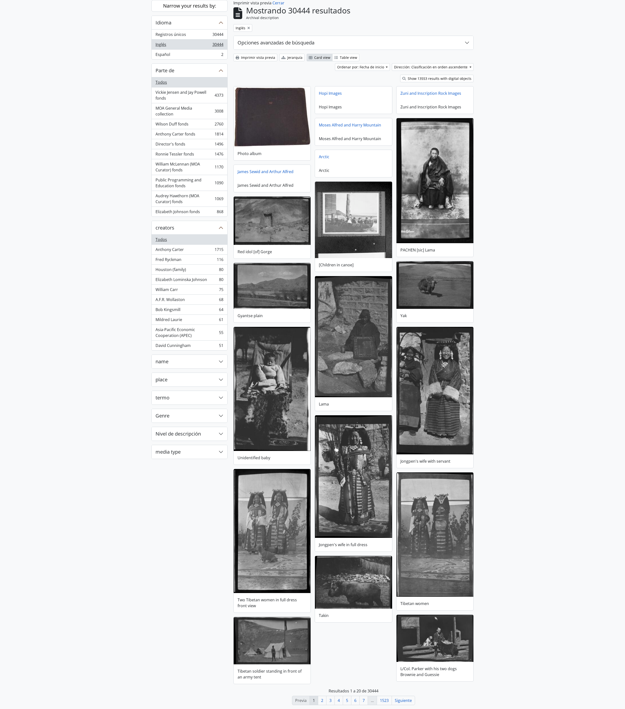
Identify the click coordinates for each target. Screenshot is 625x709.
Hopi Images (330, 93)
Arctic (324, 156)
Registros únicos (189, 36)
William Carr (189, 291)
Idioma (163, 22)
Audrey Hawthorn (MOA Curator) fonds (189, 198)
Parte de (165, 70)
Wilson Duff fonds (189, 125)
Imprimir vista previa (257, 57)
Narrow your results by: (189, 5)
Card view (321, 57)
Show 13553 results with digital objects (439, 78)
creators (165, 227)
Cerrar (278, 3)
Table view (348, 57)
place (161, 379)
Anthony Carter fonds (189, 135)
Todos (161, 82)
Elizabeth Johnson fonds (189, 213)
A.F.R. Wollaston (189, 301)
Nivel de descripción (178, 433)
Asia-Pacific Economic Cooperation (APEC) (189, 332)
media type (168, 451)
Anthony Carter (189, 251)
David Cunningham (189, 346)
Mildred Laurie (189, 321)
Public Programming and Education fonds (189, 182)
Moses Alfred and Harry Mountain (350, 125)
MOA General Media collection (189, 111)
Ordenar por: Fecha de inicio (361, 67)
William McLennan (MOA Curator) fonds (189, 167)
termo (162, 397)
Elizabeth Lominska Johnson (189, 281)
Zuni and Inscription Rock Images (430, 93)
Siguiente (403, 700)
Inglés (189, 46)
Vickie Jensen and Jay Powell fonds (189, 95)
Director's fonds (189, 145)
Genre (162, 415)
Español (189, 55)
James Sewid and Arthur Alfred (265, 171)
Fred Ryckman (189, 261)
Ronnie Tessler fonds (189, 155)
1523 (384, 700)
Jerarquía (294, 57)
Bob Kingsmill (189, 311)
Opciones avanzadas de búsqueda (276, 42)
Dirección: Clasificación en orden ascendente (431, 67)
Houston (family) (189, 271)
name (162, 361)
